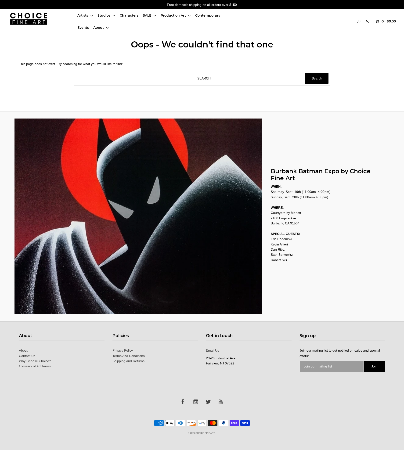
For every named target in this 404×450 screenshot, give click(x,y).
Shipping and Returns (128, 361)
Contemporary (207, 15)
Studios (104, 15)
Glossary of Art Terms (35, 366)
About (99, 27)
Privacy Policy (122, 350)
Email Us (212, 350)
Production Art (174, 15)
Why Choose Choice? (35, 361)
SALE (147, 15)
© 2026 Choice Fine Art (201, 433)
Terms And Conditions (128, 356)
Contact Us (27, 356)
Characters (129, 15)
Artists (83, 15)
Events (83, 27)
